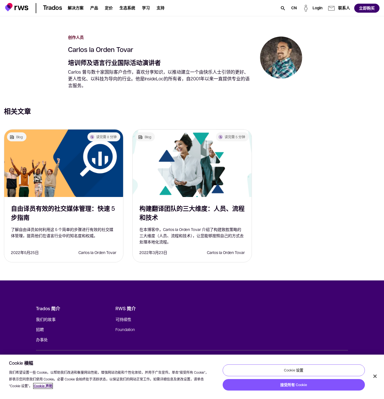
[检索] (283, 8)
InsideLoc (154, 78)
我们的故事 (46, 319)
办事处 (42, 339)
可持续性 (123, 319)
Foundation (125, 329)
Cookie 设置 (293, 370)
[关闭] (375, 376)
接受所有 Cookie (293, 384)
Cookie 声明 (43, 386)
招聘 (40, 329)
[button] (16, 7)
